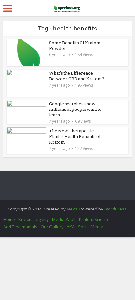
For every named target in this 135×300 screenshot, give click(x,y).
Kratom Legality (33, 219)
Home (9, 219)
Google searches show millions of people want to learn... (75, 109)
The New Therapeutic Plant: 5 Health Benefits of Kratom (75, 136)
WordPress (115, 209)
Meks (72, 209)
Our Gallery (52, 227)
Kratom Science (94, 219)
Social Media (90, 227)
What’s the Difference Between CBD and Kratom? (76, 76)
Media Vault (64, 219)
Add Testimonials (20, 227)
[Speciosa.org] (67, 7)
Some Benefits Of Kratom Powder (75, 45)
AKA (71, 227)
